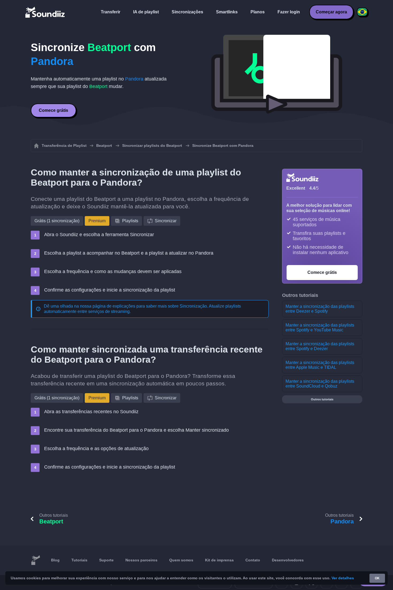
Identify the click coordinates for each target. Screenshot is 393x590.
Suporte (106, 560)
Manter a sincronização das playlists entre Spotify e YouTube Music (320, 327)
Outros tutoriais (322, 399)
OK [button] (377, 578)
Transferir (110, 12)
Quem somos (181, 560)
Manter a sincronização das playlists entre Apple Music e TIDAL (320, 365)
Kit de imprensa (219, 560)
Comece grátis (53, 110)
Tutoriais (79, 560)
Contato (252, 560)
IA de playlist (146, 12)
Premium (97, 221)
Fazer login (289, 12)
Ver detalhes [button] (343, 578)
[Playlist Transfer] (45, 12)
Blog (55, 560)
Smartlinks (227, 12)
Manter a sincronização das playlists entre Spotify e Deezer (320, 346)
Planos (258, 12)
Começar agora (331, 12)
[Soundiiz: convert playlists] (35, 560)
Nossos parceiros (141, 560)
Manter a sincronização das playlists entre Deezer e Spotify (320, 308)
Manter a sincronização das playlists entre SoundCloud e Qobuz (320, 383)
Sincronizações (187, 12)
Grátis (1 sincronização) (56, 221)
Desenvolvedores (288, 560)
